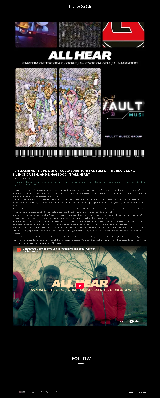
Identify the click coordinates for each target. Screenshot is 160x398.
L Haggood (77, 182)
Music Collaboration (96, 182)
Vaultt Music (35, 185)
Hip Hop (71, 182)
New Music (127, 182)
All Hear (17, 182)
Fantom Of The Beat (60, 182)
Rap (15, 185)
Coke (36, 182)
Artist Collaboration (27, 182)
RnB (18, 185)
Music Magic (119, 182)
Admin (29, 178)
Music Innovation (108, 182)
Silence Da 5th (25, 185)
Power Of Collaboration (139, 182)
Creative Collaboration (45, 182)
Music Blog (85, 182)
